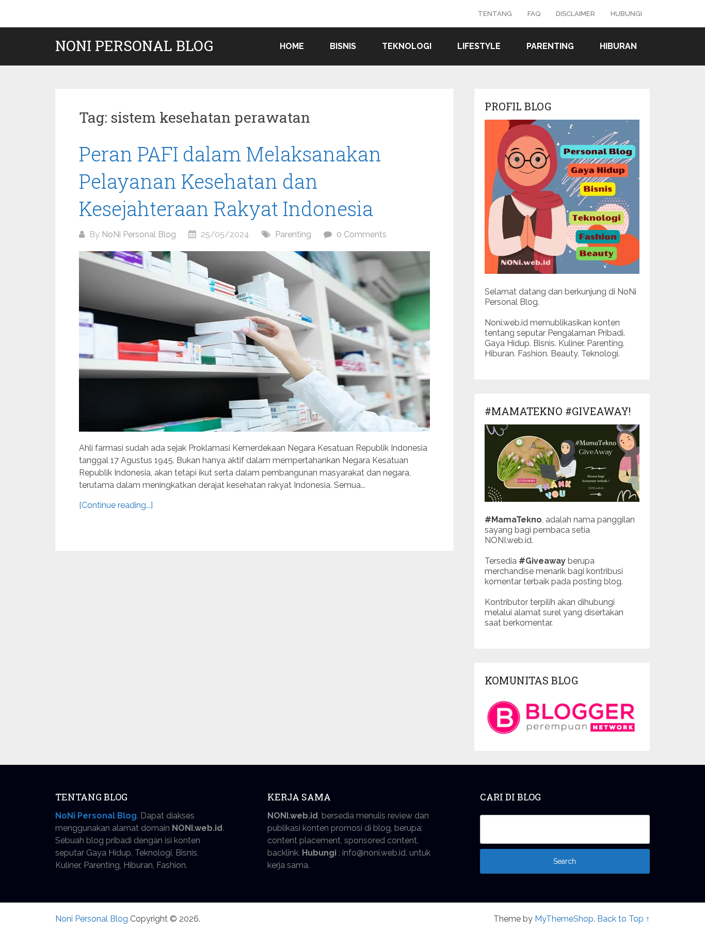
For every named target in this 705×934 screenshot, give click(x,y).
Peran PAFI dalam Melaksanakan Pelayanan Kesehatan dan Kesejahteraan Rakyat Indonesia (230, 181)
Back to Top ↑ (623, 919)
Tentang (495, 14)
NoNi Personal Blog (139, 234)
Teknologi (406, 46)
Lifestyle (479, 46)
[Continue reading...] (116, 505)
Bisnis (343, 46)
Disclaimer (575, 14)
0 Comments (362, 234)
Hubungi (626, 14)
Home (292, 46)
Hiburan (618, 46)
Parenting (550, 46)
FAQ (533, 14)
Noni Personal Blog (134, 46)
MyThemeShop (564, 919)
